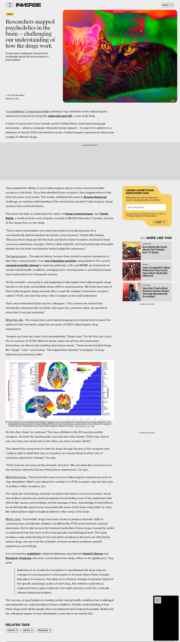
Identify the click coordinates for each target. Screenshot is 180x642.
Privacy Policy (151, 216)
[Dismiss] (175, 598)
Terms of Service (135, 216)
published (33, 553)
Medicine (43, 630)
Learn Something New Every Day (140, 191)
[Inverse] (28, 5)
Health (11, 630)
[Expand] (156, 598)
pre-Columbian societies (60, 261)
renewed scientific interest (22, 265)
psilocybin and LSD (60, 116)
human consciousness (79, 214)
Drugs (26, 630)
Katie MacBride (17, 95)
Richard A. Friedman (18, 558)
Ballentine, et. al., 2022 (84, 426)
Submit (158, 222)
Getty (172, 101)
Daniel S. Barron (93, 553)
